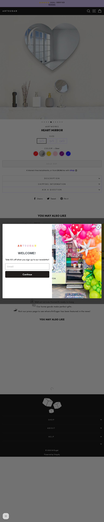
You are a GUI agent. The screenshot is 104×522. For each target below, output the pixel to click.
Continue (27, 274)
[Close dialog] (98, 227)
